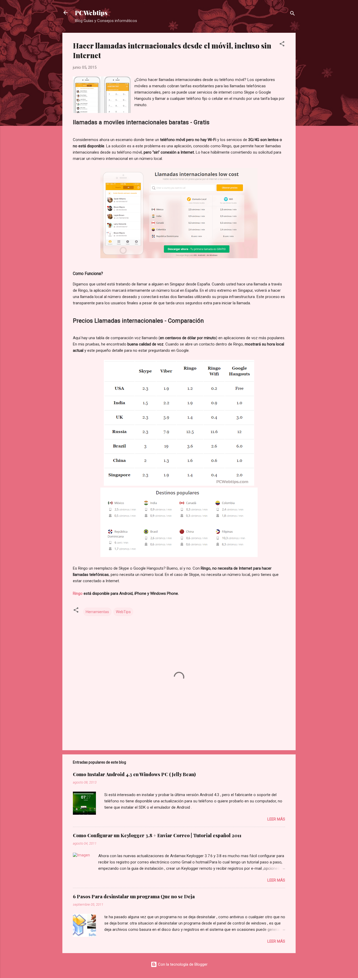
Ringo (78, 593)
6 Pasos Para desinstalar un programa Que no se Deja (134, 896)
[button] (282, 45)
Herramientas (97, 611)
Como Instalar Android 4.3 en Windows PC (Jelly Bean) (134, 774)
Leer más (276, 819)
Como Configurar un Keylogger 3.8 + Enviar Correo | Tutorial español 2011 (157, 835)
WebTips (123, 611)
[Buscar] (292, 14)
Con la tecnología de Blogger (182, 964)
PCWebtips (91, 12)
